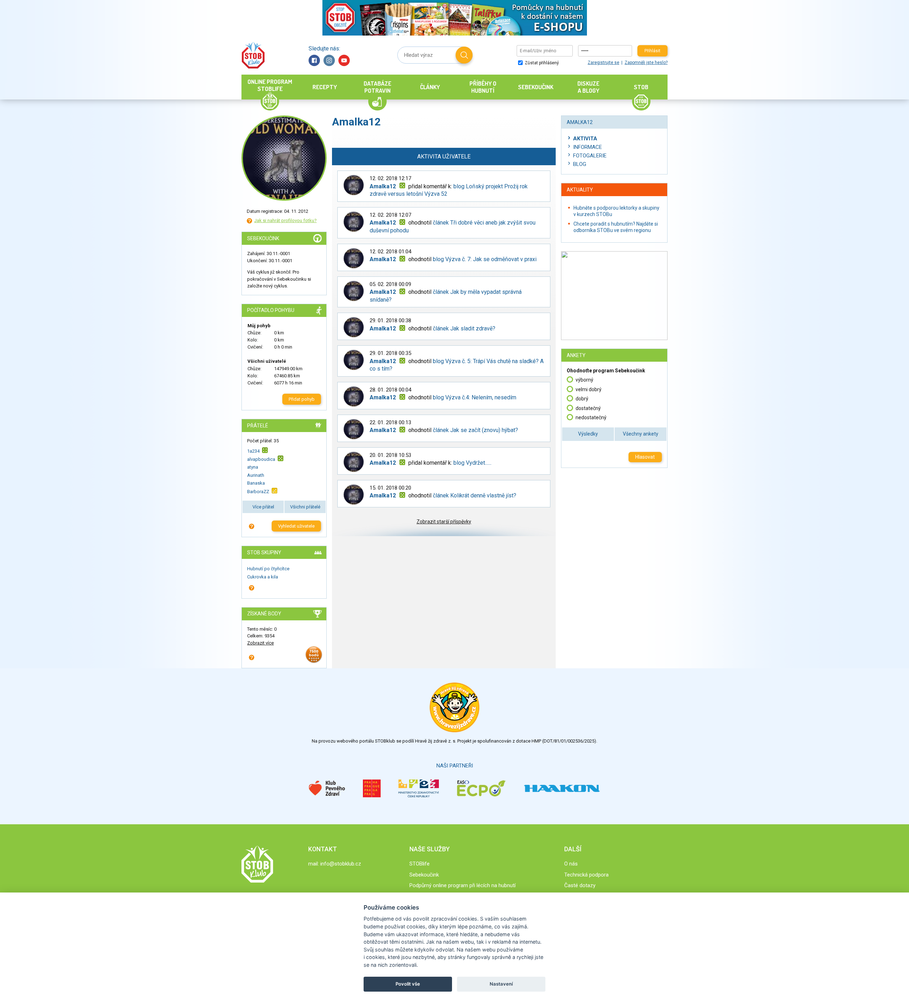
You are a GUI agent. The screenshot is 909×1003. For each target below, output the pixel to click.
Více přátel (263, 506)
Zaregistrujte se (603, 62)
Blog (579, 164)
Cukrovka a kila (262, 576)
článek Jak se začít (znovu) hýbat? (475, 430)
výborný (584, 380)
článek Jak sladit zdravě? (464, 328)
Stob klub (253, 55)
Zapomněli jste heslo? (646, 62)
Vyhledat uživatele (296, 526)
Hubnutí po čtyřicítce (268, 568)
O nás (571, 864)
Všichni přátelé (305, 506)
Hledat (464, 55)
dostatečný (588, 408)
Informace (587, 147)
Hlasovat (645, 457)
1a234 (253, 450)
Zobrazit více (260, 643)
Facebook (314, 60)
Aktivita (585, 138)
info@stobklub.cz (340, 864)
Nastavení (501, 984)
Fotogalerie (589, 155)
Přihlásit (652, 50)
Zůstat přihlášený (541, 62)
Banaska (256, 483)
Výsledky (588, 434)
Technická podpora (586, 875)
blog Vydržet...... (472, 462)
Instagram (329, 60)
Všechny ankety (640, 434)
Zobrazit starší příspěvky (444, 521)
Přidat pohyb (302, 399)
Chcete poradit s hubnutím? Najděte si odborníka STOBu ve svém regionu (615, 227)
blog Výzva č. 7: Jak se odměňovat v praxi (485, 259)
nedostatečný (591, 417)
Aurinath (255, 475)
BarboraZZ (258, 491)
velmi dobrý (589, 389)
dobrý (582, 398)
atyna (252, 467)
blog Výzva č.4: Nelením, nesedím (474, 397)
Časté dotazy (579, 885)
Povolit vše (408, 984)
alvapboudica (261, 459)
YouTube (344, 60)
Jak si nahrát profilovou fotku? (285, 220)
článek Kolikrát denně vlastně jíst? (474, 495)
